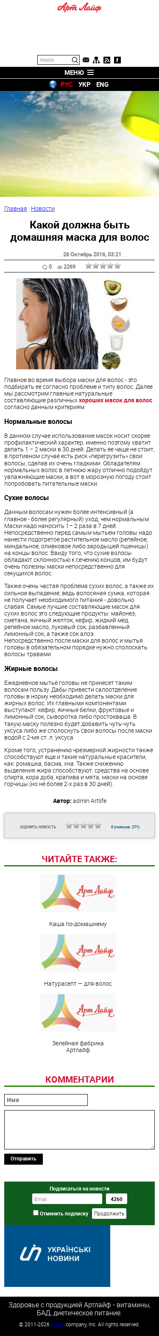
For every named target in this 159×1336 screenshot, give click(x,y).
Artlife (57, 1324)
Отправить (23, 1158)
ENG (102, 84)
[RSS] (106, 60)
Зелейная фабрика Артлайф (78, 1046)
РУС (67, 84)
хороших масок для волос (115, 400)
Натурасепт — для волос (78, 983)
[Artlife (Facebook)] (117, 60)
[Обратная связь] (85, 60)
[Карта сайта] (96, 60)
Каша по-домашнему (78, 923)
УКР (84, 84)
